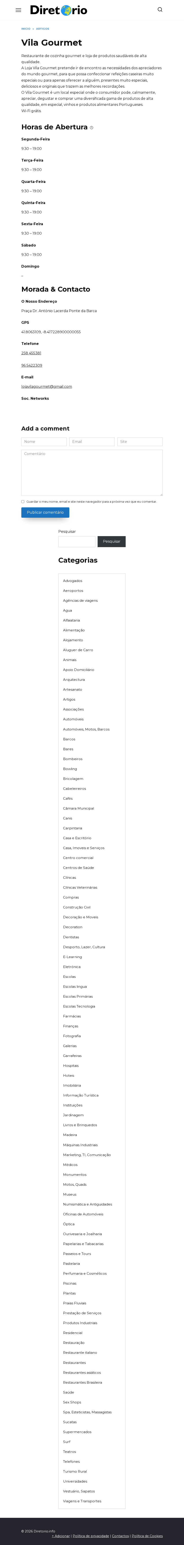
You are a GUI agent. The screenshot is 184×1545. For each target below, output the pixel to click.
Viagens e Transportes (82, 1501)
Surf (66, 1442)
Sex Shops (72, 1402)
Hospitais (71, 1065)
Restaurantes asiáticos (82, 1372)
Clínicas (69, 877)
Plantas (69, 1293)
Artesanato (72, 689)
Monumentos (74, 1174)
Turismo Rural (75, 1471)
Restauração (74, 1343)
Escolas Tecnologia (79, 1006)
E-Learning (72, 957)
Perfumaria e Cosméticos (85, 1273)
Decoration (72, 927)
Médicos (70, 1165)
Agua (67, 610)
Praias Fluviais (74, 1303)
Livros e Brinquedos (80, 1125)
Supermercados (77, 1432)
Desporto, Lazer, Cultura (84, 947)
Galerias (70, 1046)
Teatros (69, 1452)
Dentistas (71, 937)
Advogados (72, 581)
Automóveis (73, 719)
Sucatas (70, 1422)
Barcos (69, 739)
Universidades (75, 1481)
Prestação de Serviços (82, 1313)
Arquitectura (74, 679)
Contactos (120, 1536)
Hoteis (68, 1075)
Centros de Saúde (78, 868)
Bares (68, 749)
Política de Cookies (147, 1536)
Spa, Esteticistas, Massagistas (87, 1412)
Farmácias (72, 1016)
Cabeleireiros (74, 788)
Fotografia (72, 1036)
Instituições (72, 1105)
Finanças (70, 1026)
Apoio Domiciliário (78, 670)
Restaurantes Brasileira (82, 1382)
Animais (69, 660)
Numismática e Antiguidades (87, 1204)
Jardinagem (73, 1115)
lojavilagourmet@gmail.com (46, 386)
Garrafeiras (72, 1056)
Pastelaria (71, 1263)
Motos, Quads (74, 1184)
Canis (67, 818)
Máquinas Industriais (80, 1145)
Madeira (70, 1135)
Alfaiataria (71, 620)
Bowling (70, 769)
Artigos (69, 699)
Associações (73, 709)
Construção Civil (76, 907)
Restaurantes (74, 1363)
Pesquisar (67, 531)
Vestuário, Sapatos (79, 1491)
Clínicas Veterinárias (80, 887)
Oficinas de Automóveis (83, 1214)
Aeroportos (73, 590)
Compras (71, 897)
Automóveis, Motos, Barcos (86, 729)
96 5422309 (31, 365)
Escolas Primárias (78, 996)
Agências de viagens (80, 600)
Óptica (68, 1224)
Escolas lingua (75, 986)
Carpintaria (72, 828)
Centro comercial (78, 858)
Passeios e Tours (77, 1254)
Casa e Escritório (77, 838)
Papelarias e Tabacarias (83, 1244)
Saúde (68, 1392)
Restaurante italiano (80, 1352)
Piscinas (69, 1283)
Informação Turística (81, 1095)
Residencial (72, 1333)
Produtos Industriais (80, 1323)
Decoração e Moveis (80, 917)
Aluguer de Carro (78, 650)
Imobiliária (72, 1085)
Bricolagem (73, 779)
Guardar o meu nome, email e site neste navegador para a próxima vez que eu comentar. (91, 501)
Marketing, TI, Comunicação (87, 1155)
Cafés (67, 798)
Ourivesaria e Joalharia (82, 1234)
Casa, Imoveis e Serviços (83, 848)
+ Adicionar (61, 1536)
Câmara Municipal (78, 808)
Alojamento (73, 640)
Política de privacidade (91, 1536)
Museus (69, 1194)
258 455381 (31, 353)
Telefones (71, 1461)
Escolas (69, 977)
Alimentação (74, 630)
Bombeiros (72, 759)
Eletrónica (72, 967)
